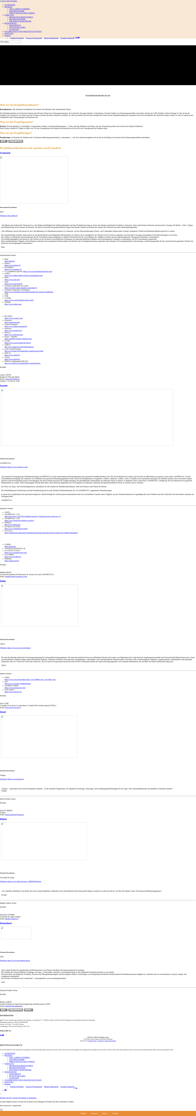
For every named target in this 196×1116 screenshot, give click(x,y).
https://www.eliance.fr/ (13, 265)
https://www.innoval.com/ (14, 335)
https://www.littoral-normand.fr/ (16, 326)
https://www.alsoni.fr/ (12, 359)
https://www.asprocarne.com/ (15, 688)
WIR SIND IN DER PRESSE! (20, 21)
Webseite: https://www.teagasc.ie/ (12, 779)
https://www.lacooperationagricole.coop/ (37, 271)
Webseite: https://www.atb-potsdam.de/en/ (15, 961)
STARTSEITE (10, 5)
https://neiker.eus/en (12, 561)
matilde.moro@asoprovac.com (16, 576)
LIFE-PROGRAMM (16, 11)
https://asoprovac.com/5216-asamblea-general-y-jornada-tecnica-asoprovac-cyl (33, 516)
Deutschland (6, 923)
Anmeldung (101, 1041)
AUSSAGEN (14, 29)
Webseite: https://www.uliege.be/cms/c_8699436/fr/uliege (20, 881)
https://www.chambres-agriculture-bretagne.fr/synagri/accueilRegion (29, 292)
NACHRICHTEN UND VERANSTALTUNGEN (23, 31)
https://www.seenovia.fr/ (13, 330)
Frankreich (5, 153)
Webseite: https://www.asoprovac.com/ (14, 467)
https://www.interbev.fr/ (13, 269)
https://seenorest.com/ (12, 322)
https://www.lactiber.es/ (13, 557)
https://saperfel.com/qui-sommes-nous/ (18, 339)
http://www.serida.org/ (13, 525)
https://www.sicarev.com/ (14, 318)
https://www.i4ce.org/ (12, 280)
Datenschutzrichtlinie (110, 1041)
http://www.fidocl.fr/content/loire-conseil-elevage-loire (24, 351)
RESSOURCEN (11, 23)
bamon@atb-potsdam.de (14, 1006)
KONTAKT (9, 33)
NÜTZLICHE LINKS (17, 27)
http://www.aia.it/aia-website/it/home (18, 684)
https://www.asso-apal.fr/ (13, 284)
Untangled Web (92, 1041)
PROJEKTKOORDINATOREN (21, 17)
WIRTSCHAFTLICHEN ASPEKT (22, 13)
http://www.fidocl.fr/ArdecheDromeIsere (19, 347)
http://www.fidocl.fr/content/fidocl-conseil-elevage (22, 363)
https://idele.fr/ (10, 261)
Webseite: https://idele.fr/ (9, 216)
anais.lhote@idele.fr (12, 379)
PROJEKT (8, 7)
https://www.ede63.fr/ (12, 355)
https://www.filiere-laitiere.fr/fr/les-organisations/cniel (24, 275)
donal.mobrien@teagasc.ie (14, 815)
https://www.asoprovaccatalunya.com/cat (19, 520)
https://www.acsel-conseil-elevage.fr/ (18, 343)
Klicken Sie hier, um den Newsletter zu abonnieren (18, 1098)
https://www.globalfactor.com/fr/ (16, 529)
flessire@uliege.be (11, 919)
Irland (3, 712)
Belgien (3, 819)
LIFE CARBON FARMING (19, 9)
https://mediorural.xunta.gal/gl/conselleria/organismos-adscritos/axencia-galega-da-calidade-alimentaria (41, 533)
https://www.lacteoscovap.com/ (16, 553)
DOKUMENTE (15, 25)
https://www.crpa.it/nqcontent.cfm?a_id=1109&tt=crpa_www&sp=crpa (30, 679)
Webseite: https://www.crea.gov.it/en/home (15, 648)
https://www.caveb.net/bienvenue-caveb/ (19, 300)
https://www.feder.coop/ (13, 304)
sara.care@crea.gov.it (12, 707)
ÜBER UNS (9, 15)
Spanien (4, 385)
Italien (3, 581)
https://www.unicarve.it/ (13, 692)
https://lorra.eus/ (10, 546)
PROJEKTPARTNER (17, 19)
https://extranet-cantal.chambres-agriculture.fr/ (21, 288)
